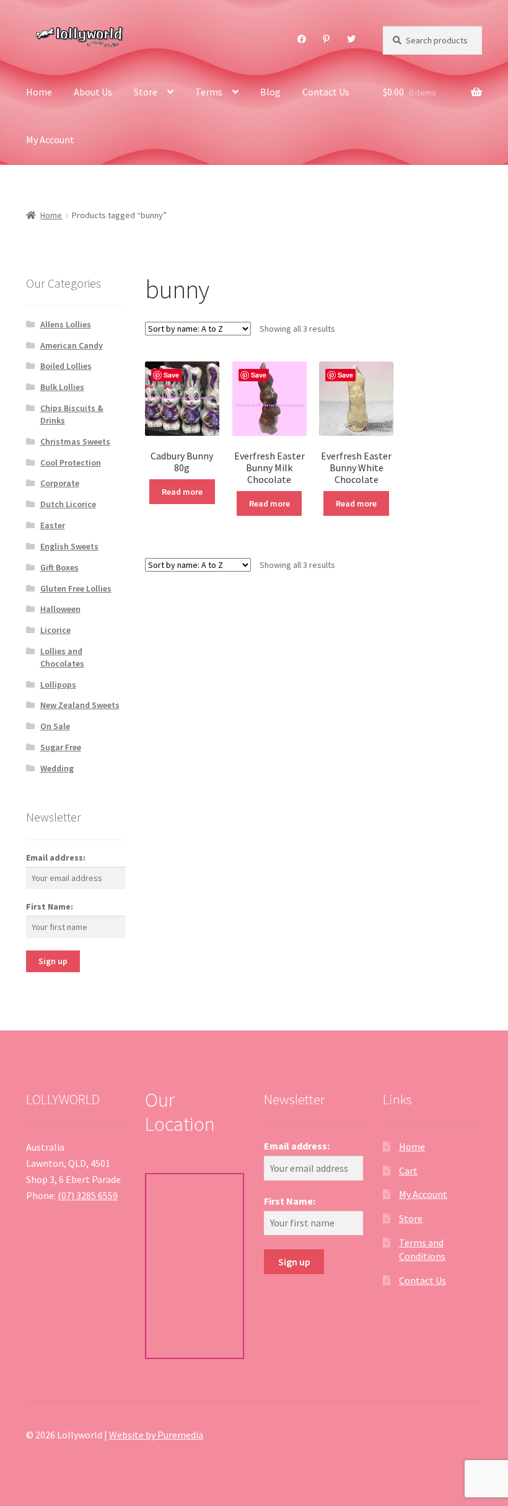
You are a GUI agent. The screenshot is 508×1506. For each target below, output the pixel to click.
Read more (182, 491)
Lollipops (58, 684)
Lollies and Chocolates (62, 657)
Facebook (302, 39)
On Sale (55, 726)
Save (171, 374)
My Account (50, 139)
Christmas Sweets (75, 441)
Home (39, 92)
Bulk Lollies (62, 386)
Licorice (55, 630)
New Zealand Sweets (80, 705)
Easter (52, 525)
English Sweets (69, 546)
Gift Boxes (59, 567)
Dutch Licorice (68, 504)
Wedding (57, 768)
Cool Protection (70, 462)
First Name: (49, 906)
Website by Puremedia (156, 1434)
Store (145, 92)
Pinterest (326, 39)
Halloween (60, 608)
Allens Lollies (65, 324)
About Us (93, 92)
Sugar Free (60, 747)
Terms (208, 92)
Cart (408, 1170)
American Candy (71, 345)
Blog (270, 92)
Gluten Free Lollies (76, 588)
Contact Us (325, 92)
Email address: (55, 857)
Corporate (59, 483)
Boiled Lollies (66, 365)
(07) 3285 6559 (88, 1195)
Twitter (351, 39)
